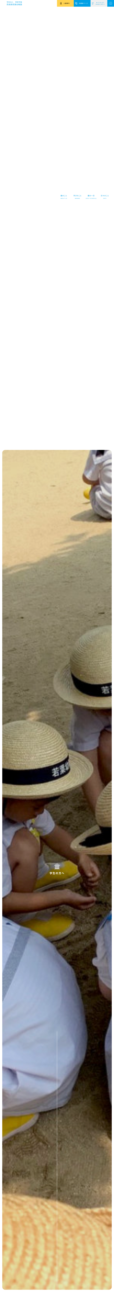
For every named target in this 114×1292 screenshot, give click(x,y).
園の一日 (91, 197)
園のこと (64, 197)
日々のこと (105, 197)
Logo (15, 3)
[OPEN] (110, 3)
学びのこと (77, 197)
